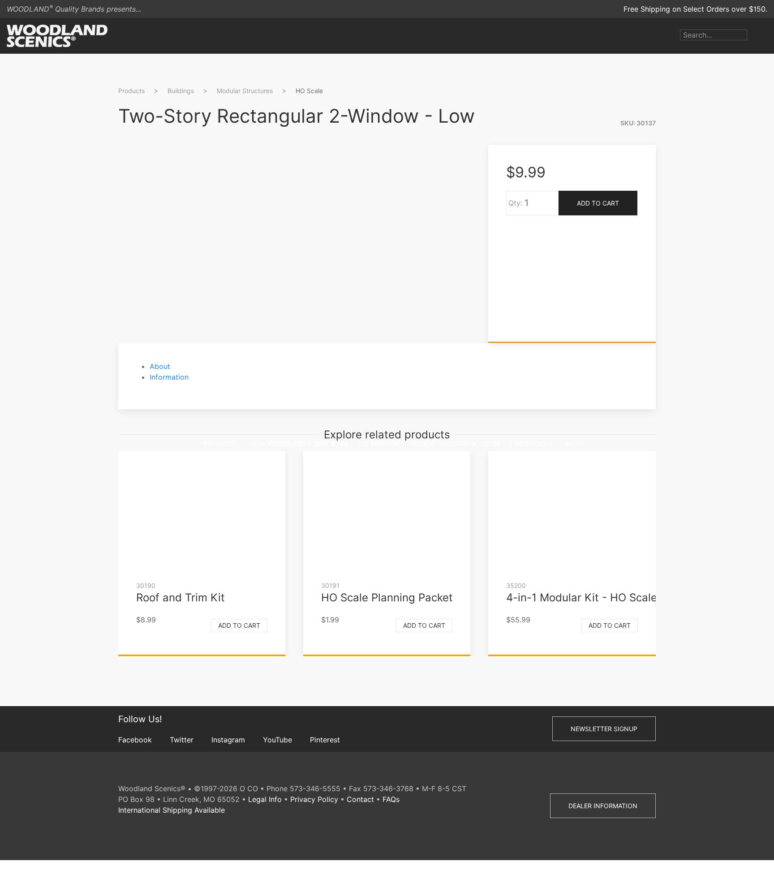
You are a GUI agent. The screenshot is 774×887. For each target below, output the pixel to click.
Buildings (181, 90)
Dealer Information (602, 806)
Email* (680, 206)
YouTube (277, 739)
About (160, 366)
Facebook (135, 739)
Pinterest (325, 739)
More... (577, 443)
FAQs (391, 799)
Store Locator (475, 443)
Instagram (228, 739)
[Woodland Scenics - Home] (57, 36)
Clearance (380, 443)
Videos (424, 443)
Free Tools (533, 443)
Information (169, 377)
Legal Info (265, 799)
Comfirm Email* (695, 235)
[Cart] (767, 36)
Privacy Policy (314, 799)
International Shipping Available (171, 810)
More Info (686, 275)
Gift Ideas (332, 443)
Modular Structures (245, 90)
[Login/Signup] (754, 36)
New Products (276, 443)
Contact (360, 799)
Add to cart (239, 625)
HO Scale (309, 90)
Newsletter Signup (604, 729)
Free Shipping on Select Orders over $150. (695, 8)
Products (220, 443)
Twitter (182, 739)
